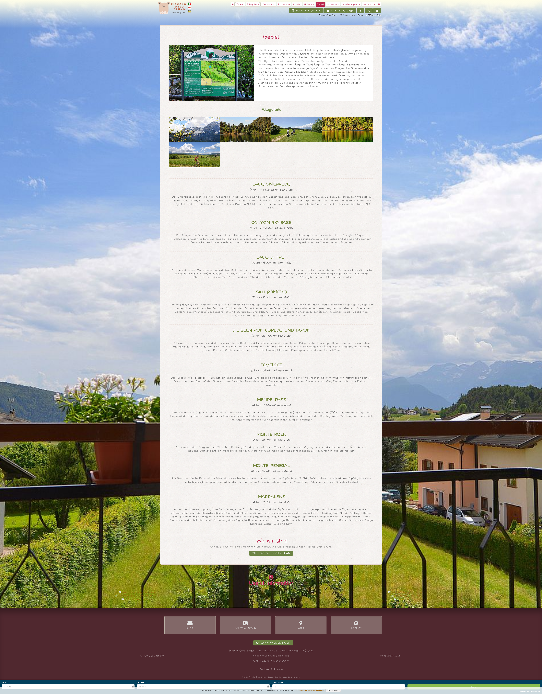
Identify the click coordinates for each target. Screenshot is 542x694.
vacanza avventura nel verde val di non (139, 595)
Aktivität (297, 4)
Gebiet (320, 4)
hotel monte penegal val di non (138, 592)
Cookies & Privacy (271, 669)
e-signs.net (295, 677)
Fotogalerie (253, 4)
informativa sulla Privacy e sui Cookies (310, 690)
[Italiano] (190, 4)
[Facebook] (360, 10)
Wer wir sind (268, 4)
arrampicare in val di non (407, 595)
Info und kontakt (371, 4)
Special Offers (341, 10)
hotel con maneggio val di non (407, 592)
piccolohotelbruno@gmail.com (271, 655)
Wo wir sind (333, 4)
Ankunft (5, 682)
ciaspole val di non (407, 599)
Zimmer (240, 4)
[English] (190, 7)
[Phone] (377, 10)
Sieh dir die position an (271, 553)
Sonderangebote (351, 4)
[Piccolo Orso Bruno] (211, 73)
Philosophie (284, 4)
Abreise (140, 682)
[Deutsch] (190, 11)
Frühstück (309, 4)
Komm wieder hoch (274, 642)
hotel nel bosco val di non (138, 599)
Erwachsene (277, 682)
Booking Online (307, 10)
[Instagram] (369, 10)
